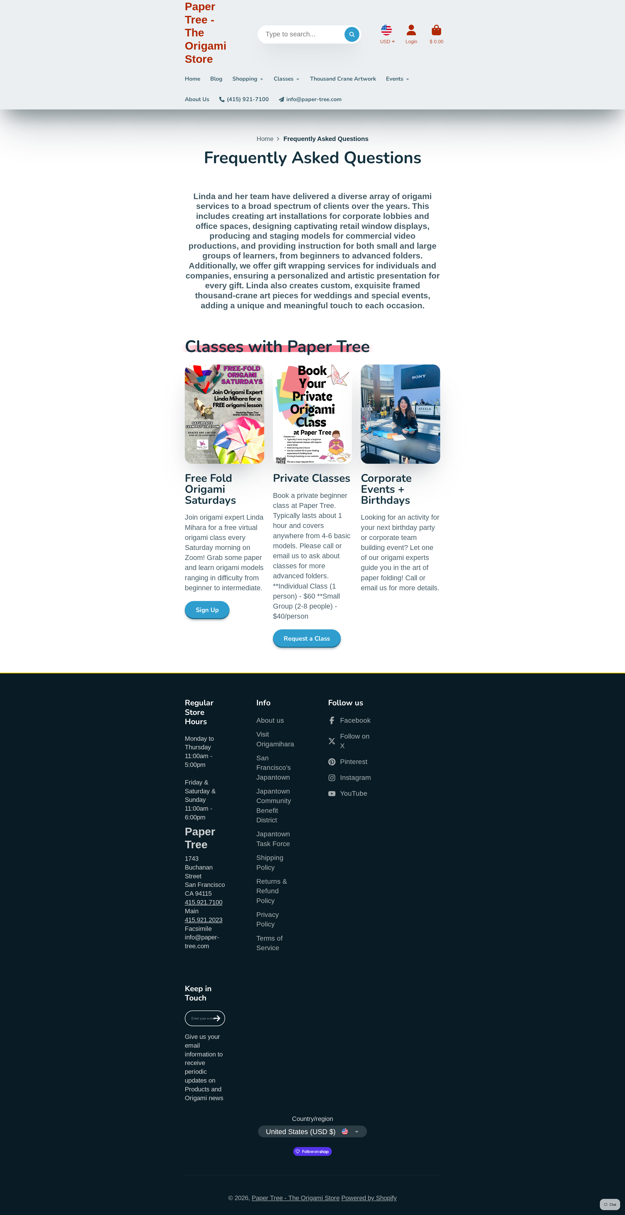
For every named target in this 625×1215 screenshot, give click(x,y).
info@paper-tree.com (314, 99)
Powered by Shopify (369, 1197)
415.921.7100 (203, 902)
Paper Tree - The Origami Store (296, 1197)
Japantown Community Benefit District (273, 805)
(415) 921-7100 (248, 99)
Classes (283, 79)
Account (411, 34)
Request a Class (307, 638)
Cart (436, 34)
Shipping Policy (269, 862)
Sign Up (207, 610)
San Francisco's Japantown (273, 767)
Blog (216, 79)
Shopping (244, 79)
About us (270, 720)
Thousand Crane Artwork (343, 79)
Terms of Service (269, 943)
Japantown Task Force (273, 838)
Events (394, 79)
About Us (197, 99)
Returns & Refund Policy (271, 891)
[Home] (206, 34)
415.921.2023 (203, 919)
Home (192, 79)
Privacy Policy (267, 919)
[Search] (351, 34)
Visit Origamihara (275, 739)
